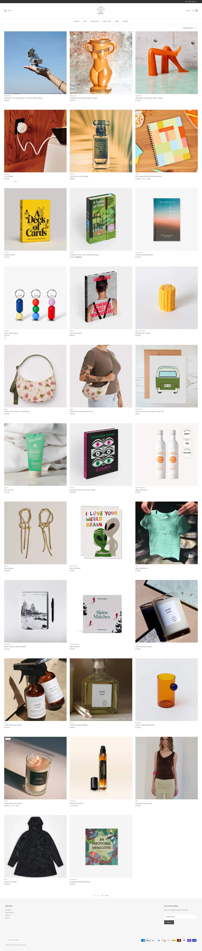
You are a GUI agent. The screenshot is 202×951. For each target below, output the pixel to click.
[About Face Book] (101, 297)
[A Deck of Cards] (35, 219)
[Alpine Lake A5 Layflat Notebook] (35, 611)
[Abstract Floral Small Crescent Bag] (101, 376)
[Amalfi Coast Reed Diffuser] (101, 689)
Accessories (95, 21)
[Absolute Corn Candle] (166, 297)
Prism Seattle (12, 945)
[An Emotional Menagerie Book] (101, 846)
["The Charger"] (35, 141)
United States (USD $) (190, 1)
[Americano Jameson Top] (166, 768)
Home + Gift (107, 21)
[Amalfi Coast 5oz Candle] (166, 611)
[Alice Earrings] (35, 533)
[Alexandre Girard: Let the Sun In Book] (101, 454)
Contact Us (8, 910)
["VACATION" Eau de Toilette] (101, 141)
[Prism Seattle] (101, 10)
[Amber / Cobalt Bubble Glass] (166, 689)
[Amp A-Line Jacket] (35, 846)
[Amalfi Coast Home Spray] (35, 689)
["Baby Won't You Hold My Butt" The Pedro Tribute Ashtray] (35, 62)
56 (102, 895)
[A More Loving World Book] (166, 219)
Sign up (169, 922)
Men (85, 21)
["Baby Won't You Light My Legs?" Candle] (166, 62)
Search (7, 918)
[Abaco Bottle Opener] (35, 297)
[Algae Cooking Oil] (166, 454)
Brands (125, 21)
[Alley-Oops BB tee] (166, 533)
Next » (107, 895)
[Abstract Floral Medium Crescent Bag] (35, 376)
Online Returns (9, 912)
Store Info (8, 915)
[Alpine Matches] (101, 611)
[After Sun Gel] (35, 454)
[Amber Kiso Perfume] (101, 768)
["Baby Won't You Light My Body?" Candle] (101, 62)
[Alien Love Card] (101, 533)
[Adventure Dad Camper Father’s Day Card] (166, 376)
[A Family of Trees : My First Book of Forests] (101, 219)
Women (76, 21)
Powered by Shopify (21, 945)
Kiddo (117, 21)
